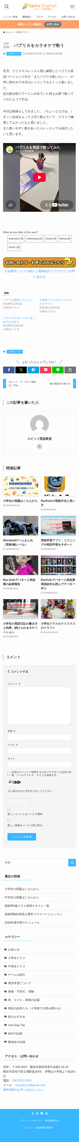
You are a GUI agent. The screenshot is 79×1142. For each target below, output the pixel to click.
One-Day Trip (16, 1025)
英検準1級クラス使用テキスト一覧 (27, 905)
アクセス (59, 271)
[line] (42, 1113)
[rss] (46, 1113)
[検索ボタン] (6, 6)
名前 (11, 731)
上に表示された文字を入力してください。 (31, 791)
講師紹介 (44, 271)
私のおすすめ (16, 1016)
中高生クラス (16, 966)
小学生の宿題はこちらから (22, 889)
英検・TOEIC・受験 (21, 991)
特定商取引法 (52, 1120)
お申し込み (53, 24)
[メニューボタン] (72, 6)
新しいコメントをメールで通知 (24, 814)
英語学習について (19, 983)
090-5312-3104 (21, 1080)
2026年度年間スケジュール (22, 922)
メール (12, 744)
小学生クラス (13, 54)
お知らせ (14, 949)
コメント (14, 683)
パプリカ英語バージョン (18, 299)
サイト (11, 758)
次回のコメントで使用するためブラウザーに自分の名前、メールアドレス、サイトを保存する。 (41, 774)
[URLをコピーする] (70, 370)
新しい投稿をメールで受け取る (24, 825)
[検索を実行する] (72, 862)
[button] (9, 370)
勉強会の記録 (16, 1041)
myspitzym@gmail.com (30, 1085)
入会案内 (10, 271)
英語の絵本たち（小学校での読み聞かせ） (35, 1008)
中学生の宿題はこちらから (22, 897)
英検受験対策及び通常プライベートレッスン (33, 914)
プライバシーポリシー (31, 1120)
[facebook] (32, 1113)
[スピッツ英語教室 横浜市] (39, 6)
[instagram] (39, 446)
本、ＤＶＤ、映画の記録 (24, 999)
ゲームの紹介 (16, 974)
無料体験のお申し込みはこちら (23, 1089)
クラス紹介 (27, 271)
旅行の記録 (15, 1033)
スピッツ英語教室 (39, 438)
